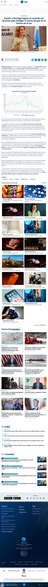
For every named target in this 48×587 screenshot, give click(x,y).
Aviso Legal (20, 562)
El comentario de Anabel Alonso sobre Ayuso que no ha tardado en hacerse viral (23, 440)
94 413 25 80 (25, 545)
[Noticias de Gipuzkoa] (14, 571)
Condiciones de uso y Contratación (22, 564)
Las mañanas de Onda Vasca (8, 508)
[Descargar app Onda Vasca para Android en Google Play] (8, 498)
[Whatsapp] (42, 60)
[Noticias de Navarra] (41, 571)
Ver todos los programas (7, 531)
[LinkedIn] (36, 60)
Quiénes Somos (13, 562)
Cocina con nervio (36, 513)
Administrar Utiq (34, 564)
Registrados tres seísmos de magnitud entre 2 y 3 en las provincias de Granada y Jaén (10, 349)
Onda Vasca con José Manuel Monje (8, 516)
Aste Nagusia (4, 4)
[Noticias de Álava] (31, 571)
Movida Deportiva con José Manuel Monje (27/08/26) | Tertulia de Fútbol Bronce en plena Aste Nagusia (18, 460)
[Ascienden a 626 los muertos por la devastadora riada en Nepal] (35, 338)
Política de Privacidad (29, 562)
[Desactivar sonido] (42, 585)
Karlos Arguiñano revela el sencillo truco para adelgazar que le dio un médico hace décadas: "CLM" (24, 446)
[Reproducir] (39, 460)
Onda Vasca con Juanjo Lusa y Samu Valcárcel (8, 520)
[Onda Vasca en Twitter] (27, 498)
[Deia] (4, 571)
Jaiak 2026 (17, 4)
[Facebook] (39, 60)
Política (3, 411)
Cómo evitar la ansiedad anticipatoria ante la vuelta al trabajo (12, 393)
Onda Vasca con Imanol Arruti (8, 524)
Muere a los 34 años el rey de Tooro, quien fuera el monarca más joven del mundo (24, 436)
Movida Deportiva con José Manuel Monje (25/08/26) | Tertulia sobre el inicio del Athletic (19, 476)
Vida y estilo (7, 429)
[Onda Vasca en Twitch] (40, 498)
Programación (22, 512)
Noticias (21, 507)
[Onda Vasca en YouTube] (34, 498)
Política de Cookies (39, 562)
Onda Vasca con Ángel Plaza (8, 529)
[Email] (45, 60)
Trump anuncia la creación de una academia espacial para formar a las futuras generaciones (12, 371)
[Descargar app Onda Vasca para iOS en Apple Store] (17, 498)
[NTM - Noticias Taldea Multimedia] (24, 571)
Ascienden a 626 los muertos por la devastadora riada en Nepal (35, 348)
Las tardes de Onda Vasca (7, 511)
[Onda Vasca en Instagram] (37, 498)
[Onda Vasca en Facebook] (30, 498)
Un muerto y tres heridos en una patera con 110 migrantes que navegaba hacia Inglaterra (34, 371)
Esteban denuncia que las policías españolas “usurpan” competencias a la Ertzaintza (12, 414)
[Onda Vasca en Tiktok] (43, 498)
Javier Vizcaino (35, 511)
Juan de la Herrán (36, 508)
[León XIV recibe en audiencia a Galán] (35, 383)
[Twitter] (32, 60)
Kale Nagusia (5, 513)
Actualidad (4, 345)
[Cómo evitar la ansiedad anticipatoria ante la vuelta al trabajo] (12, 383)
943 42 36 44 (25, 549)
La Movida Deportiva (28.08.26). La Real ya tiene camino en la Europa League (18, 468)
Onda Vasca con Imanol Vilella (9, 526)
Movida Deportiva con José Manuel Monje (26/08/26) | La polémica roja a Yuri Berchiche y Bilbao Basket (19, 484)
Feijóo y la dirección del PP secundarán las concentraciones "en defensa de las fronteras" (35, 414)
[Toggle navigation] (1, 1)
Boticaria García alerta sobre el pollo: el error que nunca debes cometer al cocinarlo (24, 431)
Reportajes (22, 509)
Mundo (26, 345)
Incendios (11, 4)
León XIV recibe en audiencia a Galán (35, 392)
